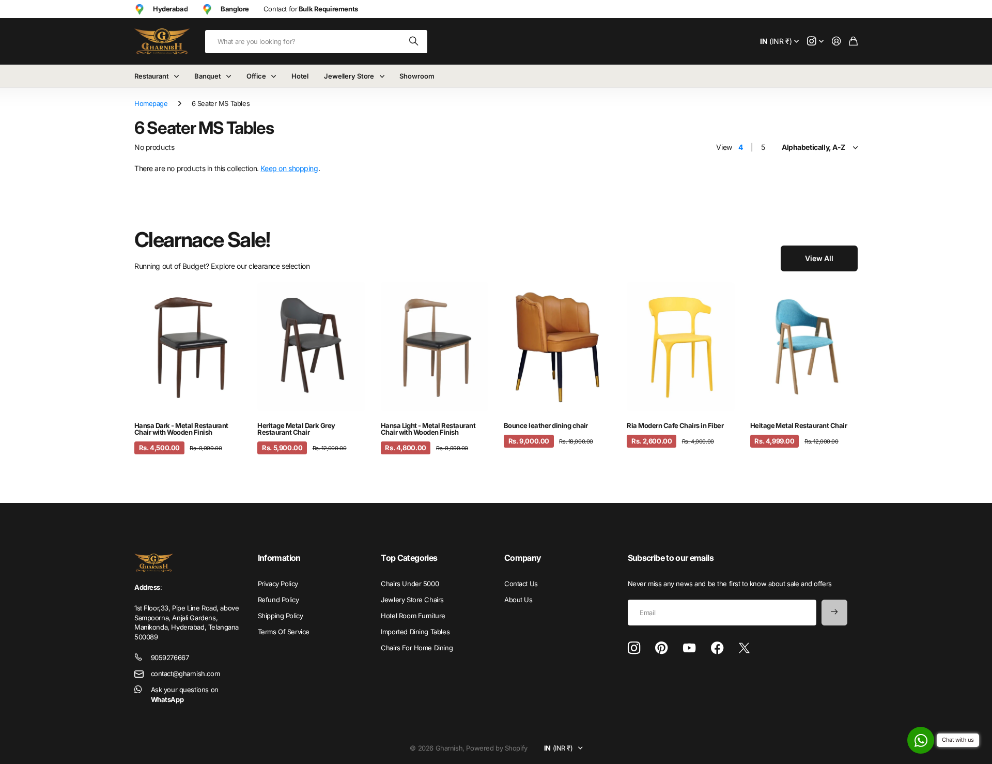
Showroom (416, 76)
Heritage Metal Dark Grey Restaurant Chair (296, 428)
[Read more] (815, 42)
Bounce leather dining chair (546, 425)
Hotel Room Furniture (413, 616)
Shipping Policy (280, 616)
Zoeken (414, 41)
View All (819, 258)
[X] (744, 648)
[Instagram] (634, 647)
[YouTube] (689, 648)
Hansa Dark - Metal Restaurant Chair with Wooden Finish (181, 428)
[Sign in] (836, 42)
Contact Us (521, 583)
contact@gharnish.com (185, 673)
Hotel (299, 76)
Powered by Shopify (496, 748)
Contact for (311, 9)
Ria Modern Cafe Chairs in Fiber (675, 425)
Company (522, 558)
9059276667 (170, 657)
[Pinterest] (661, 648)
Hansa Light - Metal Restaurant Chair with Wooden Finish (428, 428)
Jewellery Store (349, 76)
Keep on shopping (289, 168)
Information (279, 558)
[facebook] (717, 648)
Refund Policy (278, 599)
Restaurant (151, 76)
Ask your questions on (185, 694)
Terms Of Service (283, 632)
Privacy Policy (278, 583)
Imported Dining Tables (415, 632)
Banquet (207, 76)
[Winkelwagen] (853, 42)
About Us (518, 599)
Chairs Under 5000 (410, 583)
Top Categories (409, 558)
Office (256, 76)
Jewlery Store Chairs (412, 599)
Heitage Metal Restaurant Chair (798, 425)
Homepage (151, 103)
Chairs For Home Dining (417, 648)
